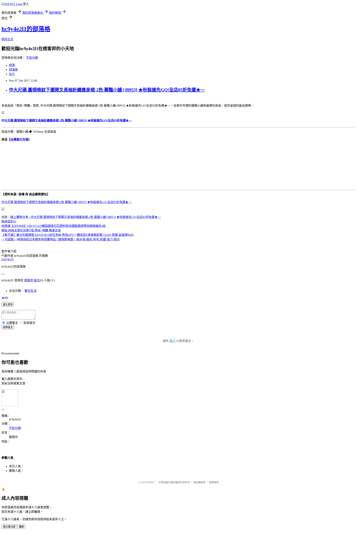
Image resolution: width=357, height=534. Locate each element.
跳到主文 (7, 39)
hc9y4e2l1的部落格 (25, 29)
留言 (37, 280)
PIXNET (151, 482)
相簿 (12, 65)
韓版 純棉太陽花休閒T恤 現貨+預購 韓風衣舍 (31, 230)
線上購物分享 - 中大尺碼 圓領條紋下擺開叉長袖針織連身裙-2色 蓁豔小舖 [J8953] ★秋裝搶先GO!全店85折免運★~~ (85, 217)
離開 (21, 526)
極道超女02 (8, 221)
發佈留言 (8, 327)
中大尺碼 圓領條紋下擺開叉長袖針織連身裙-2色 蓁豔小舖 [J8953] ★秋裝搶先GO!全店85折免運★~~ (107, 89)
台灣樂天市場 (19, 139)
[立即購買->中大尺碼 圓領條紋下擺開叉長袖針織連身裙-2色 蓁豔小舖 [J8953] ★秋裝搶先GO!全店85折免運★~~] (2, 112)
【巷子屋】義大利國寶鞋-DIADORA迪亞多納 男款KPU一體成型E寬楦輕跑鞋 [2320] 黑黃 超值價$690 (67, 234)
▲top (4, 297)
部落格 (13, 69)
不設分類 (32, 57)
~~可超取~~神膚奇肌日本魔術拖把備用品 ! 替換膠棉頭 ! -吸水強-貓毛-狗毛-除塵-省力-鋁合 (60, 239)
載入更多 (8, 304)
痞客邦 (28, 280)
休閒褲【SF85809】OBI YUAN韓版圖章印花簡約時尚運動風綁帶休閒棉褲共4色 (53, 225)
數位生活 (30, 290)
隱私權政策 (199, 482)
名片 (12, 74)
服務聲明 (214, 482)
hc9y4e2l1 (7, 259)
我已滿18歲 (9, 526)
